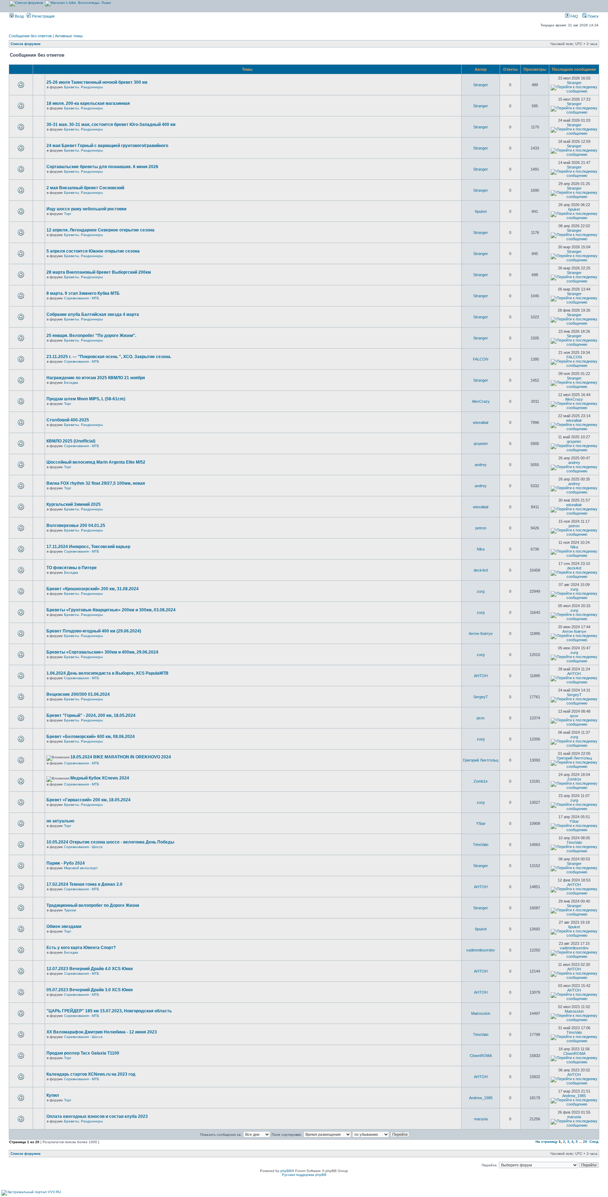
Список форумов (25, 44)
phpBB (286, 1171)
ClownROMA (481, 1055)
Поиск (592, 16)
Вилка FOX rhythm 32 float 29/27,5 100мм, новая (95, 483)
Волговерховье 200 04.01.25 (75, 525)
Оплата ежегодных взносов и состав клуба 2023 (97, 1116)
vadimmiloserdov (480, 950)
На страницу (547, 1142)
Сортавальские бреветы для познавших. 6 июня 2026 (102, 166)
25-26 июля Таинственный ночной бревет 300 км (96, 82)
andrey (481, 465)
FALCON (480, 359)
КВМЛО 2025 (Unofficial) (70, 441)
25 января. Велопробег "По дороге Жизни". (91, 335)
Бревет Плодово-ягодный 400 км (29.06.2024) (93, 631)
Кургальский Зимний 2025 (73, 504)
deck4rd (481, 570)
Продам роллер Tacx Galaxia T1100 (82, 1053)
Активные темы (69, 36)
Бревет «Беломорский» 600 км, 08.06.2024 (90, 736)
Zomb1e (481, 781)
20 (585, 1142)
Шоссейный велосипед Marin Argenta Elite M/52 (95, 462)
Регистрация (43, 16)
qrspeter (481, 443)
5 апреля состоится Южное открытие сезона (93, 251)
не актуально (60, 821)
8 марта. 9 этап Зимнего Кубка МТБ (83, 293)
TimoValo (480, 844)
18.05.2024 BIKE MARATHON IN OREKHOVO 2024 (120, 757)
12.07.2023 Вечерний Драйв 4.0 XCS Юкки (89, 968)
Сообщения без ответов (30, 36)
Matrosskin (480, 1013)
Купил (52, 1095)
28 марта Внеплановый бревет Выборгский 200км (98, 272)
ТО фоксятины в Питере (71, 567)
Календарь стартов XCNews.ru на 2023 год (90, 1074)
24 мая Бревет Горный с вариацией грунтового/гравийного (107, 145)
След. (594, 1142)
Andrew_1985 (481, 1098)
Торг (67, 214)
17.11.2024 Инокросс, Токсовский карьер (88, 546)
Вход (19, 16)
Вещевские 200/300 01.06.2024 (78, 694)
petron (480, 528)
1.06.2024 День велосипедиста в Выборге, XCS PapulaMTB (107, 673)
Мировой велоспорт (81, 868)
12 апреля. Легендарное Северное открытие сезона (100, 230)
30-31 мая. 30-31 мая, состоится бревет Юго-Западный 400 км (111, 124)
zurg (480, 591)
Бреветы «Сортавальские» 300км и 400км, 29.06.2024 (102, 652)
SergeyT (480, 697)
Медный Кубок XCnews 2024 (99, 778)
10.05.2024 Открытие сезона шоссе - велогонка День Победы (110, 842)
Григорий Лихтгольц (480, 760)
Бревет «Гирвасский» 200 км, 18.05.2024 (88, 799)
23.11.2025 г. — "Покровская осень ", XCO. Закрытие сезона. (108, 356)
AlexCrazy (481, 401)
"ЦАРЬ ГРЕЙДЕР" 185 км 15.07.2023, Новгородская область (109, 1010)
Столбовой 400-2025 (67, 420)
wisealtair (481, 422)
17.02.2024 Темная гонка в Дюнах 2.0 (84, 884)
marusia (481, 1119)
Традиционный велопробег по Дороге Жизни (92, 905)
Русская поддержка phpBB (304, 1175)
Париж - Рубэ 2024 (65, 863)
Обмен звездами (63, 926)
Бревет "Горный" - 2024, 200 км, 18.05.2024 (90, 715)
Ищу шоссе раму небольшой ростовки (86, 208)
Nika (480, 549)
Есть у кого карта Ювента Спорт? (81, 947)
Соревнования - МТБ (81, 298)
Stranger (480, 85)
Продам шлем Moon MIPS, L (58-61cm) (85, 398)
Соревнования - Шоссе (83, 847)
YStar (481, 823)
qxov (480, 718)
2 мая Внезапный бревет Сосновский (85, 187)
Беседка (71, 382)
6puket (481, 211)
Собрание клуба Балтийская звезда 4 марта (92, 314)
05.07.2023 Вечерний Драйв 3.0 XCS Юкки (89, 989)
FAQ (573, 16)
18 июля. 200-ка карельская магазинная (88, 103)
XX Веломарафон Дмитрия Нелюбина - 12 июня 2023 (101, 1032)
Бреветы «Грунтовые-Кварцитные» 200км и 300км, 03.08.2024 (111, 609)
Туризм (70, 910)
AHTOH (481, 676)
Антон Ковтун (481, 633)
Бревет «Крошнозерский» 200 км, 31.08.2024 (92, 588)
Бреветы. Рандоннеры (83, 87)
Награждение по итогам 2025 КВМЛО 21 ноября (95, 377)
